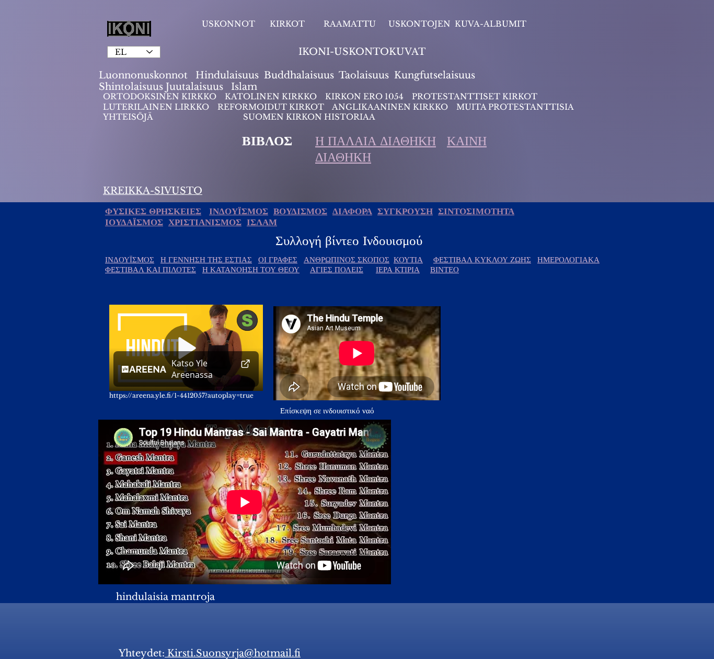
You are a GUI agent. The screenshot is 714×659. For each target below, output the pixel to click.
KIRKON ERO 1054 (364, 96)
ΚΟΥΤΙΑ (408, 259)
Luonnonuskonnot (144, 75)
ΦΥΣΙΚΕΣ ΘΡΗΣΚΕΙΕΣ (153, 211)
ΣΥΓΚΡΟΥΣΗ (405, 211)
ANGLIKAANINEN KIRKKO (390, 107)
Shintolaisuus (132, 87)
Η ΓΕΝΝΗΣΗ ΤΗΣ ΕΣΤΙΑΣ (206, 259)
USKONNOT (228, 24)
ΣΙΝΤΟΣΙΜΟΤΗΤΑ (476, 211)
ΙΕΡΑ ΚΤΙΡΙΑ (398, 269)
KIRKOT (288, 24)
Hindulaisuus (226, 75)
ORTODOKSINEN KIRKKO (160, 96)
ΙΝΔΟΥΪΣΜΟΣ (238, 211)
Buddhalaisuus (299, 75)
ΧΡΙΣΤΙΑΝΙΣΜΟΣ (204, 222)
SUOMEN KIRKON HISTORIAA (309, 117)
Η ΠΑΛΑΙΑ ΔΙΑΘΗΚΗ (375, 140)
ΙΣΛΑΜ (262, 222)
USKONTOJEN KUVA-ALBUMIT (457, 24)
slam (246, 87)
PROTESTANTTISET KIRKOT (474, 96)
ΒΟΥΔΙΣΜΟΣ (300, 211)
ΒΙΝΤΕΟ (444, 269)
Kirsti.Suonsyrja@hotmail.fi (233, 653)
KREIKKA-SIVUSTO (152, 190)
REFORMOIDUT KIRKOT (270, 107)
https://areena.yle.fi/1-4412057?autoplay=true (181, 395)
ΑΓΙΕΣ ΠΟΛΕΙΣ (336, 269)
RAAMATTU (350, 24)
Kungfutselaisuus (434, 75)
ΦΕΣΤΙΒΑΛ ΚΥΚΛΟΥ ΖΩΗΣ (482, 259)
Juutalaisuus (194, 87)
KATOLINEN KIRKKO (272, 96)
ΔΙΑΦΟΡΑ (352, 211)
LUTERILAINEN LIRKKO (157, 107)
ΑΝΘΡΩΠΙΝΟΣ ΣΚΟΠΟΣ (346, 259)
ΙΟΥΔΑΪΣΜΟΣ (134, 222)
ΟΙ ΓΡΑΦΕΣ (277, 259)
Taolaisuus (364, 75)
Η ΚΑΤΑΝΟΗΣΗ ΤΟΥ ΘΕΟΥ (251, 269)
